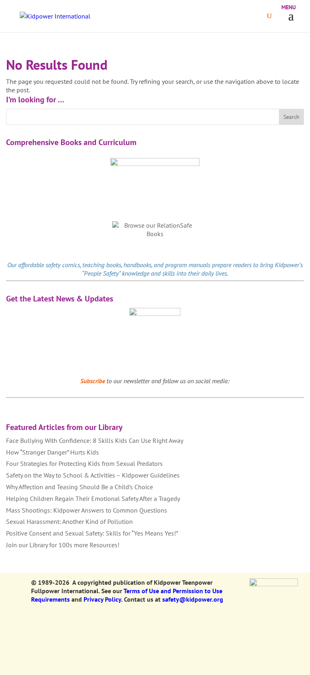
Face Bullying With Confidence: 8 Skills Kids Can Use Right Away (94, 440)
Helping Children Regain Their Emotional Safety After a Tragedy (93, 498)
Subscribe (92, 381)
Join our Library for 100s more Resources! (62, 545)
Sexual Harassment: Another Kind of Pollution (69, 521)
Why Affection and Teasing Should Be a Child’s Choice (79, 487)
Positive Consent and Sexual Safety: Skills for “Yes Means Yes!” (92, 533)
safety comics (63, 265)
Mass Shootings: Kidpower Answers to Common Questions (86, 510)
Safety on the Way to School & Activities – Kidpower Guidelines (93, 475)
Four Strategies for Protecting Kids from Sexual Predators (84, 463)
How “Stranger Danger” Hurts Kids (52, 452)
